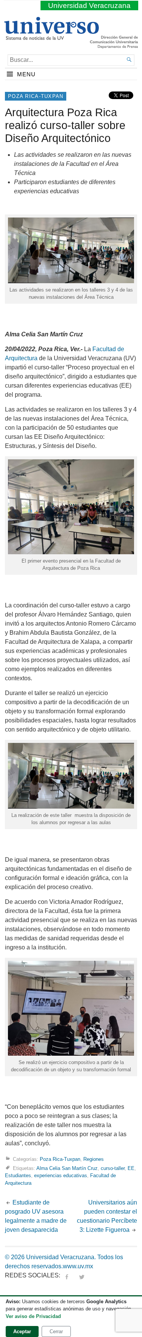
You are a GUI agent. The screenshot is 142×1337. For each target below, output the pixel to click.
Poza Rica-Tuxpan (35, 96)
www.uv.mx (78, 1266)
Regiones (93, 1159)
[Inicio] (51, 37)
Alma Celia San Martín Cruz (67, 1168)
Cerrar (56, 1331)
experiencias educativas (60, 1175)
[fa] (67, 1275)
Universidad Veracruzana (89, 5)
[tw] (82, 1275)
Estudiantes (18, 1175)
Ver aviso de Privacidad (33, 1316)
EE (131, 1168)
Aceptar (22, 1331)
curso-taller (113, 1168)
